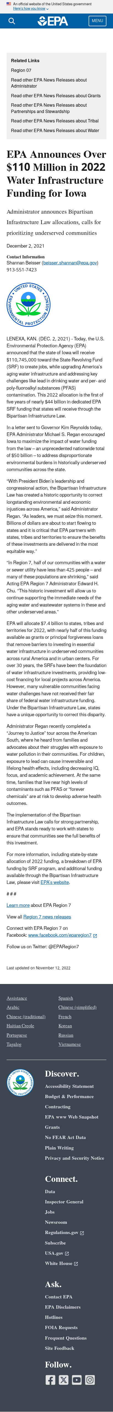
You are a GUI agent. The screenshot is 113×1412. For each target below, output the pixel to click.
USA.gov (54, 1253)
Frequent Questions (66, 1338)
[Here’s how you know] (56, 7)
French (64, 1017)
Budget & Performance (69, 1096)
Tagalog (14, 1044)
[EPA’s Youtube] (76, 1379)
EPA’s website (55, 883)
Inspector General (64, 1202)
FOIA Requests (61, 1327)
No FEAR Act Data (65, 1137)
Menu (97, 21)
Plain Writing (59, 1148)
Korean (65, 1026)
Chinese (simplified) (77, 1007)
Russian (65, 1035)
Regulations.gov (61, 1232)
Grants (52, 1127)
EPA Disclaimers (63, 1307)
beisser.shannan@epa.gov (70, 263)
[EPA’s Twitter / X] (63, 1379)
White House (58, 1263)
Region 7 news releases (47, 917)
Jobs (50, 1212)
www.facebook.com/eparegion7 (60, 935)
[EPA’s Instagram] (89, 1379)
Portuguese (17, 1035)
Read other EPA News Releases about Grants (56, 96)
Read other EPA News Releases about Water (55, 130)
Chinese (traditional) (26, 1017)
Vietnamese (69, 1044)
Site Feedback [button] (59, 1348)
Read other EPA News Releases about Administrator (49, 83)
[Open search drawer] (12, 21)
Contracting (57, 1107)
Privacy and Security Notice (74, 1158)
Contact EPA (59, 1297)
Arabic (13, 1007)
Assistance (17, 998)
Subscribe (55, 1243)
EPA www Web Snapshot (71, 1117)
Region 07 (21, 70)
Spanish (65, 998)
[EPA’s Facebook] (50, 1379)
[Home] (52, 21)
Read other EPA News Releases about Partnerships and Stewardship (49, 108)
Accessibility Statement (69, 1086)
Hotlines (54, 1317)
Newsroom (56, 1222)
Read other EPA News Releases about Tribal (55, 121)
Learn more (18, 905)
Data (50, 1192)
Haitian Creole (20, 1026)
